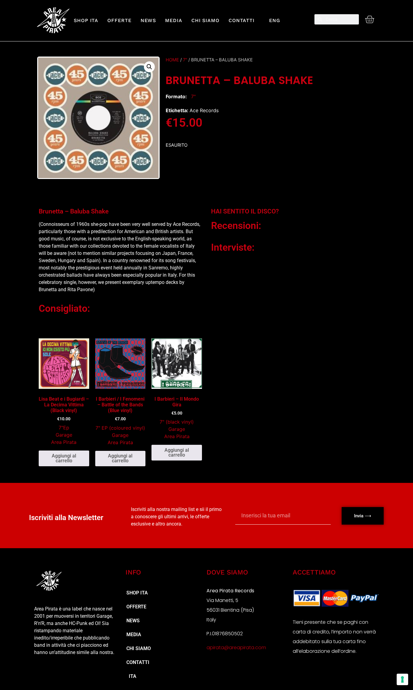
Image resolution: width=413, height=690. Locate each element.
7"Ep (64, 428)
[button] (149, 66)
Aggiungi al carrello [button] (64, 458)
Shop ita (86, 20)
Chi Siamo (205, 20)
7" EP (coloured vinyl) (120, 428)
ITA (131, 676)
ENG (272, 20)
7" (185, 60)
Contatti (242, 20)
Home (172, 60)
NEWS (148, 20)
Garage (64, 435)
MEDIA (173, 20)
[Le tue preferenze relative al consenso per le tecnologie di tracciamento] (402, 679)
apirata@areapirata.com (236, 647)
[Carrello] (369, 19)
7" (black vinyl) (177, 422)
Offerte (119, 20)
